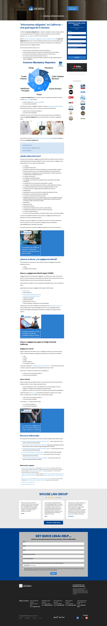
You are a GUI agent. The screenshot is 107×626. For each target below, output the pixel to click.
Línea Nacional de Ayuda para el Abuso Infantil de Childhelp (36, 448)
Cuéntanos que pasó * (73, 47)
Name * (24, 541)
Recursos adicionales (27, 150)
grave (27, 401)
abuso (26, 36)
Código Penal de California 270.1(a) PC (41, 366)
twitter (82, 617)
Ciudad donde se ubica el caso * (75, 43)
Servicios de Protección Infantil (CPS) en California (34, 445)
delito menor (28, 99)
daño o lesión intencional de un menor (32, 294)
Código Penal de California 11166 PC (28, 473)
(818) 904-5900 (48, 605)
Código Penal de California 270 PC (28, 482)
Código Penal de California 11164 (28, 478)
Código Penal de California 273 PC (28, 484)
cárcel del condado (37, 102)
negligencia (31, 36)
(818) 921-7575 (36, 606)
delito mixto (33, 392)
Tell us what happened (28, 558)
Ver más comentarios (53, 522)
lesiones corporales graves (54, 106)
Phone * (24, 546)
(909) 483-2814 (72, 605)
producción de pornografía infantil (31, 296)
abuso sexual (26, 290)
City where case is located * (29, 554)
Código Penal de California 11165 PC (28, 468)
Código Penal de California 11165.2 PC (44, 478)
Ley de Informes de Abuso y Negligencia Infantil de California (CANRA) (39, 39)
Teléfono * (70, 35)
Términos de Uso (21, 618)
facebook (78, 617)
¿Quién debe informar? (27, 145)
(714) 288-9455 (60, 605)
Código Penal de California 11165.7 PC (29, 475)
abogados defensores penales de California (42, 138)
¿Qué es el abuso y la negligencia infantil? (31, 148)
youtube (87, 617)
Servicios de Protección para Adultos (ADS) (33, 454)
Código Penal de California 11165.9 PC (36, 470)
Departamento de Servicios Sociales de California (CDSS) (36, 441)
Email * (69, 39)
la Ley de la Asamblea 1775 (55, 305)
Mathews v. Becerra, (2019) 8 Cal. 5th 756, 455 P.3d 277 (53, 473)
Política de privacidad (28, 618)
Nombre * (70, 31)
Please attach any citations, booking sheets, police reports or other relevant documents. (43, 563)
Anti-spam (35, 618)
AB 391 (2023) (44, 468)
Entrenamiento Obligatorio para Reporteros (33, 452)
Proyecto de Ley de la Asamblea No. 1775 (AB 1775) (36, 480)
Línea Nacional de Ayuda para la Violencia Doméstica (35, 458)
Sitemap (40, 618)
